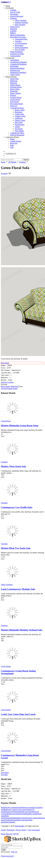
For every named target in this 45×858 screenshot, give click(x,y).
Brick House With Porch (10, 386)
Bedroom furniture (28, 807)
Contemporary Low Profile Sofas (16, 507)
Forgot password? (7, 856)
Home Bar (14, 91)
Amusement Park (21, 39)
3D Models (10, 8)
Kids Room (14, 102)
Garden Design (15, 141)
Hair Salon (19, 122)
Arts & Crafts (15, 12)
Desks (19, 807)
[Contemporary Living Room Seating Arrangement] (12, 664)
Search (26, 160)
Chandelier (11, 822)
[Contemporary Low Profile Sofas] (12, 501)
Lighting (13, 31)
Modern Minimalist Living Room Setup (19, 425)
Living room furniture (24, 810)
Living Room (15, 100)
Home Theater (15, 93)
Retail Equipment (16, 52)
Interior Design (11, 77)
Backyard (13, 143)
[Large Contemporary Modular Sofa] (12, 582)
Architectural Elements (18, 62)
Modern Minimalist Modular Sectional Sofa (21, 630)
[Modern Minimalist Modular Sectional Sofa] (12, 623)
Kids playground (27, 812)
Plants (12, 139)
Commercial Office (17, 133)
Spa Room (18, 129)
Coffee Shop (19, 114)
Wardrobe (17, 812)
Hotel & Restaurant (17, 135)
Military (13, 33)
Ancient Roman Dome (9, 388)
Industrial (13, 29)
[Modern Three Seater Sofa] (12, 460)
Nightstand (7, 818)
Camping (18, 41)
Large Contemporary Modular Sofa (18, 589)
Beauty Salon (20, 110)
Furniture (13, 18)
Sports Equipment (21, 47)
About (3, 830)
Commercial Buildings (18, 64)
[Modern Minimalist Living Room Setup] (12, 419)
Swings (28, 818)
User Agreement (34, 830)
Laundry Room (15, 97)
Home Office (15, 89)
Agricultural (14, 60)
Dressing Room (16, 87)
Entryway (13, 106)
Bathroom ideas (13, 814)
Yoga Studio (19, 131)
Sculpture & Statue (17, 54)
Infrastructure (15, 70)
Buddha (17, 818)
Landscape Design (12, 137)
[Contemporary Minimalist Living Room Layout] (12, 749)
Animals (13, 10)
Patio (12, 145)
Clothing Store (20, 116)
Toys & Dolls (20, 50)
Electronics (14, 14)
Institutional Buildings (18, 72)
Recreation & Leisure (18, 37)
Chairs (37, 807)
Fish (12, 818)
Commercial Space (17, 108)
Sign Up (14, 852)
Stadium (26, 814)
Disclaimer (11, 830)
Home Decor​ (15, 27)
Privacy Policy (21, 830)
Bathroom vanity (10, 810)
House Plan (14, 79)
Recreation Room (16, 104)
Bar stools (32, 814)
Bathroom (13, 81)
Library (17, 127)
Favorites (4, 775)
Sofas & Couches (7, 382)
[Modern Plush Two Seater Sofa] (12, 542)
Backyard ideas (23, 820)
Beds (3, 807)
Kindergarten (19, 125)
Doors (21, 814)
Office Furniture (21, 20)
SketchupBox (6, 2)
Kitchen (13, 95)
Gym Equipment (21, 43)
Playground (19, 45)
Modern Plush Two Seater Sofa (15, 548)
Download (5, 363)
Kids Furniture (20, 25)
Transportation (15, 56)
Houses (7, 812)
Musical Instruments (17, 35)
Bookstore (18, 112)
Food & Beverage (16, 16)
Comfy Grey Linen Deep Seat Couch (18, 714)
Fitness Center (20, 120)
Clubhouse (19, 118)
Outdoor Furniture (21, 22)
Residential (14, 66)
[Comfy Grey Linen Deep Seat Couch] (12, 708)
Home (8, 6)
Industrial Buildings (17, 68)
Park (12, 147)
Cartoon (23, 818)
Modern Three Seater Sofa (13, 466)
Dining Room (15, 85)
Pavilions (8, 820)
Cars (12, 812)
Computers (35, 818)
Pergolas (14, 820)
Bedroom (13, 83)
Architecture (10, 58)
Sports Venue (15, 75)
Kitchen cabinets (11, 807)
